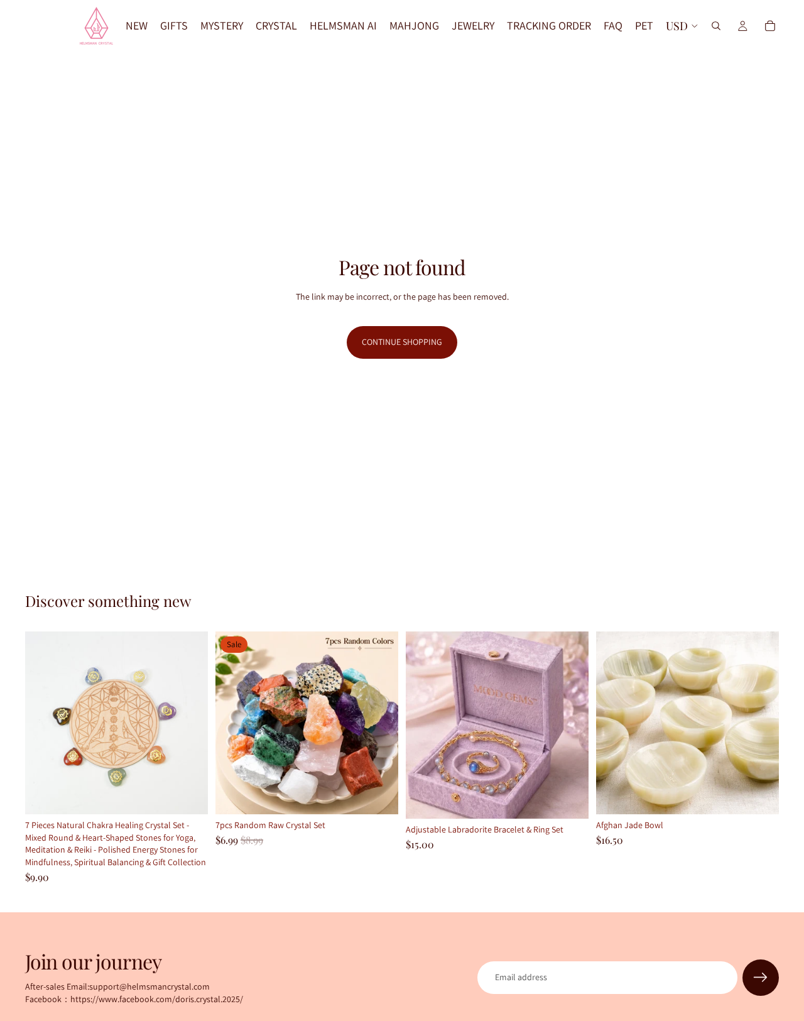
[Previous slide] (44, 723)
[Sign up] (760, 977)
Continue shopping (402, 341)
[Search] (716, 26)
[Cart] (770, 26)
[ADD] (188, 794)
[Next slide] (189, 723)
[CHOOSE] (569, 800)
